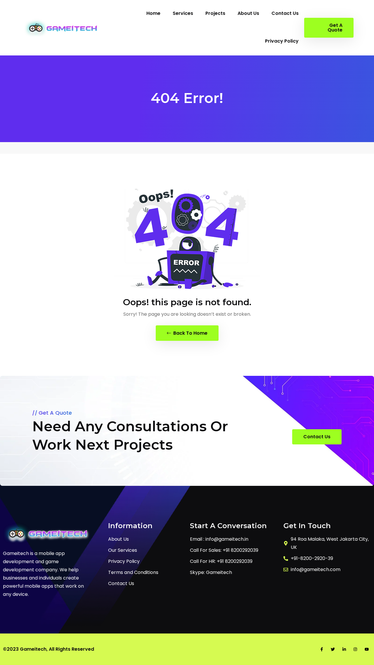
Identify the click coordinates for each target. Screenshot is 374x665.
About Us (248, 13)
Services (183, 13)
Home (153, 13)
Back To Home (189, 333)
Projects (215, 13)
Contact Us (285, 13)
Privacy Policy (282, 41)
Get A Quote (335, 27)
